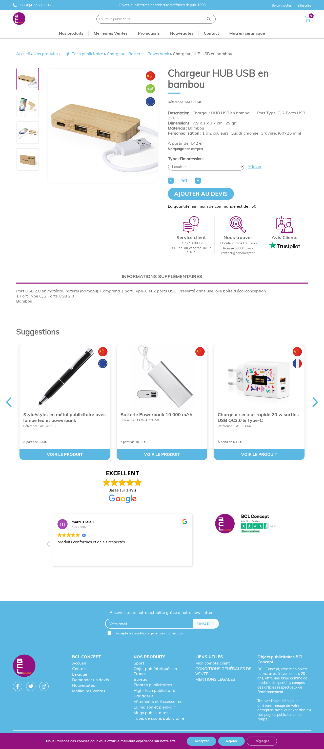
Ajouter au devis (201, 193)
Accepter (201, 741)
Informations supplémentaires (162, 276)
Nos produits (46, 53)
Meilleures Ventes (88, 690)
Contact (79, 668)
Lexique (79, 674)
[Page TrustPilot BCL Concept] (246, 524)
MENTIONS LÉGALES (215, 679)
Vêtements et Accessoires (158, 701)
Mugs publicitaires (151, 712)
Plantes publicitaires (153, 684)
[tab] (162, 276)
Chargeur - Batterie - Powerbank (138, 53)
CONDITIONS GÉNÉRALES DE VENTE (223, 671)
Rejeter (231, 741)
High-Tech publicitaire (82, 53)
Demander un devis (90, 679)
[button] (48, 545)
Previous (9, 402)
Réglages (261, 741)
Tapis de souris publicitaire (159, 718)
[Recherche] (209, 19)
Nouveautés (83, 685)
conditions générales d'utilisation (158, 633)
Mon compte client (212, 663)
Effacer (254, 166)
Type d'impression (185, 158)
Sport (139, 663)
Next (315, 402)
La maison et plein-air (154, 707)
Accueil (23, 53)
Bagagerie (144, 695)
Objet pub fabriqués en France (155, 671)
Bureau (140, 679)
